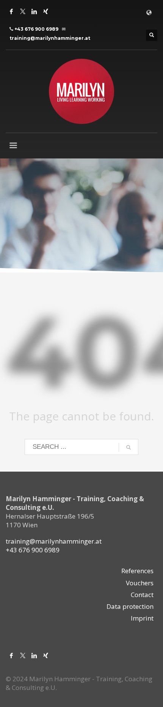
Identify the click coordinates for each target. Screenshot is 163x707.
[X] (22, 11)
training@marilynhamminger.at (49, 38)
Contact (142, 594)
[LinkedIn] (34, 11)
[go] (128, 447)
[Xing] (45, 11)
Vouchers (140, 582)
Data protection (130, 606)
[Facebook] (11, 11)
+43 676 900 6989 (36, 29)
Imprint (142, 618)
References (137, 570)
